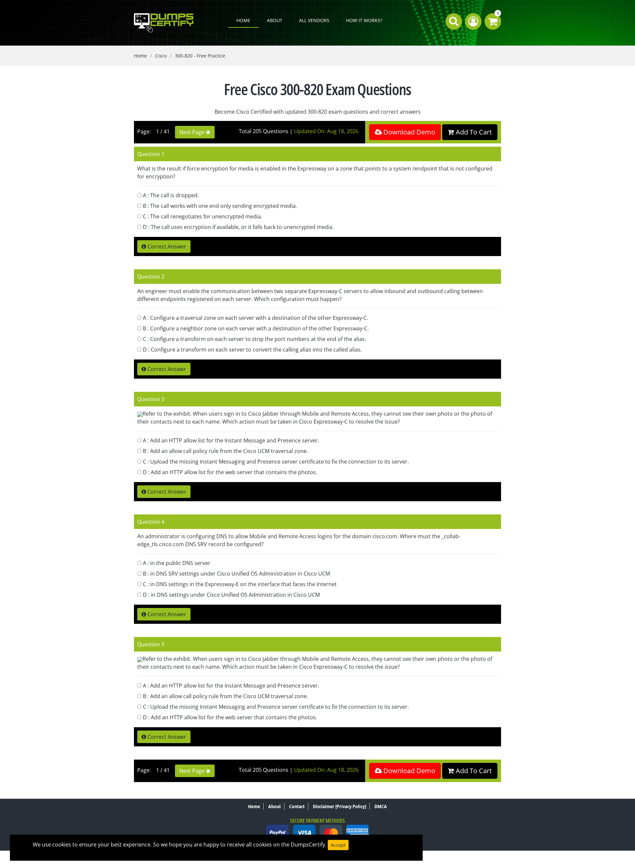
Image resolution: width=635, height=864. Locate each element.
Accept (338, 845)
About (274, 20)
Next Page (192, 132)
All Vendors (314, 20)
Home (243, 20)
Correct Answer (166, 246)
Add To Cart (473, 132)
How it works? (364, 20)
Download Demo (408, 132)
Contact (297, 806)
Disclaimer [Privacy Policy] (339, 806)
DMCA (380, 806)
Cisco (161, 56)
